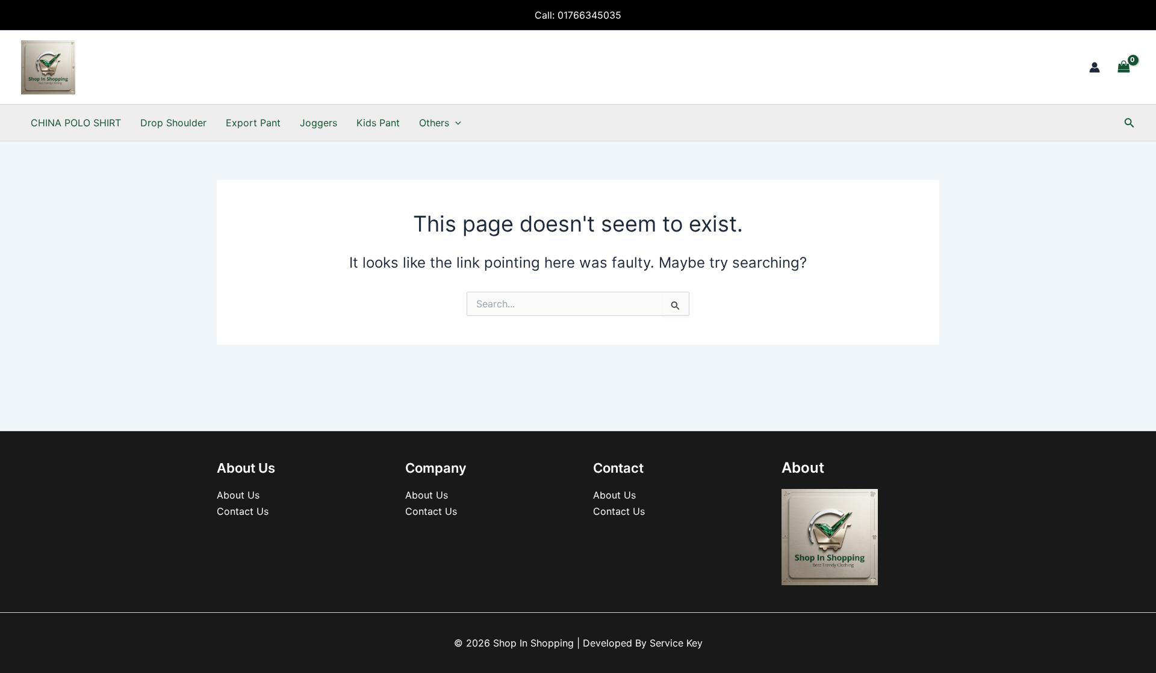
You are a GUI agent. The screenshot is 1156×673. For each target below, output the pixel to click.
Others (434, 123)
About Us (238, 495)
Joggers (318, 123)
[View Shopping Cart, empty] (1123, 67)
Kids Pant (378, 123)
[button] (455, 123)
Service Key (676, 643)
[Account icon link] (1094, 67)
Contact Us (243, 511)
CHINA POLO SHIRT (76, 123)
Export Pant (253, 123)
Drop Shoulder (173, 123)
